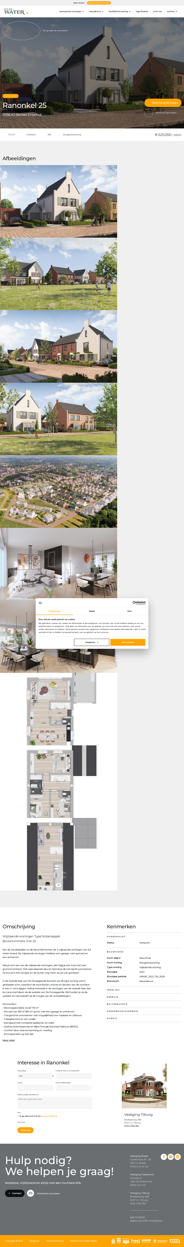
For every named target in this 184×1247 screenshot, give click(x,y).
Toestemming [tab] (54, 611)
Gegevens (21, 1071)
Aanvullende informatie (28, 1095)
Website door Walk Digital (83, 1241)
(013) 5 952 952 (131, 1126)
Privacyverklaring (54, 1241)
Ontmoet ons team (48, 1193)
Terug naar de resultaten (55, 30)
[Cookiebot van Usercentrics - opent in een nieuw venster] (135, 603)
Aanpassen (90, 642)
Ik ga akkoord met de (38, 1116)
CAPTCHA (21, 1122)
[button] (72, 11)
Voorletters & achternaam (67, 1071)
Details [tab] (92, 611)
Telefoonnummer (62, 1083)
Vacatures (34, 1241)
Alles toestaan (128, 642)
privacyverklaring (49, 1116)
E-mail (20, 1083)
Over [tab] (129, 611)
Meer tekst (9, 1040)
